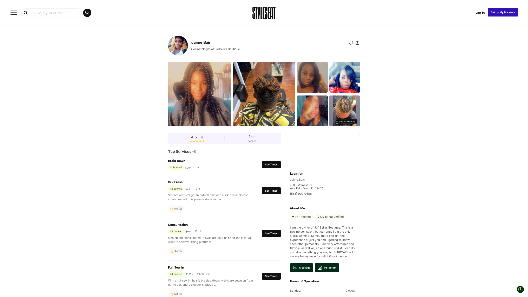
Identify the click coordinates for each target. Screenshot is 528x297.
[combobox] (56, 13)
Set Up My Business (503, 12)
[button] (357, 42)
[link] (322, 150)
